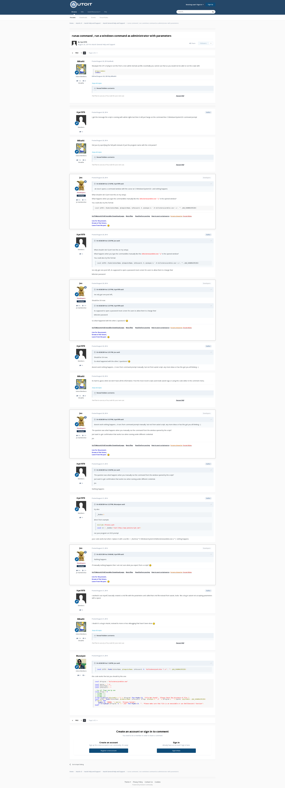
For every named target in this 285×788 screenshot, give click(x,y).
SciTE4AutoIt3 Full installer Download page (108, 216)
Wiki (82, 12)
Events (93, 17)
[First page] (72, 53)
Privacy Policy (138, 782)
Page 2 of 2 (93, 53)
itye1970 (83, 42)
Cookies (158, 782)
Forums (72, 17)
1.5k (79, 81)
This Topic (204, 12)
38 (85, 81)
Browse (74, 12)
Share (193, 43)
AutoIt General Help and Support (103, 44)
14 (82, 132)
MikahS (80, 61)
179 (84, 200)
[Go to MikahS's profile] (81, 69)
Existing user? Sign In (194, 5)
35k (79, 200)
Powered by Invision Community (142, 785)
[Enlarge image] (127, 321)
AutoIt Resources (93, 12)
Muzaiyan (81, 655)
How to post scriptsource (160, 216)
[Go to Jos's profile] (81, 185)
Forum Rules (104, 17)
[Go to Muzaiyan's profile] (81, 664)
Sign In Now (176, 751)
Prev (76, 53)
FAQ (105, 12)
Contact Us (149, 782)
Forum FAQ (180, 96)
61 (80, 675)
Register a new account (109, 751)
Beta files (129, 216)
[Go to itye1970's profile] (74, 43)
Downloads (83, 17)
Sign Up (210, 4)
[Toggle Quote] (95, 184)
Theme (127, 782)
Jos (80, 177)
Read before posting (142, 216)
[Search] (213, 12)
